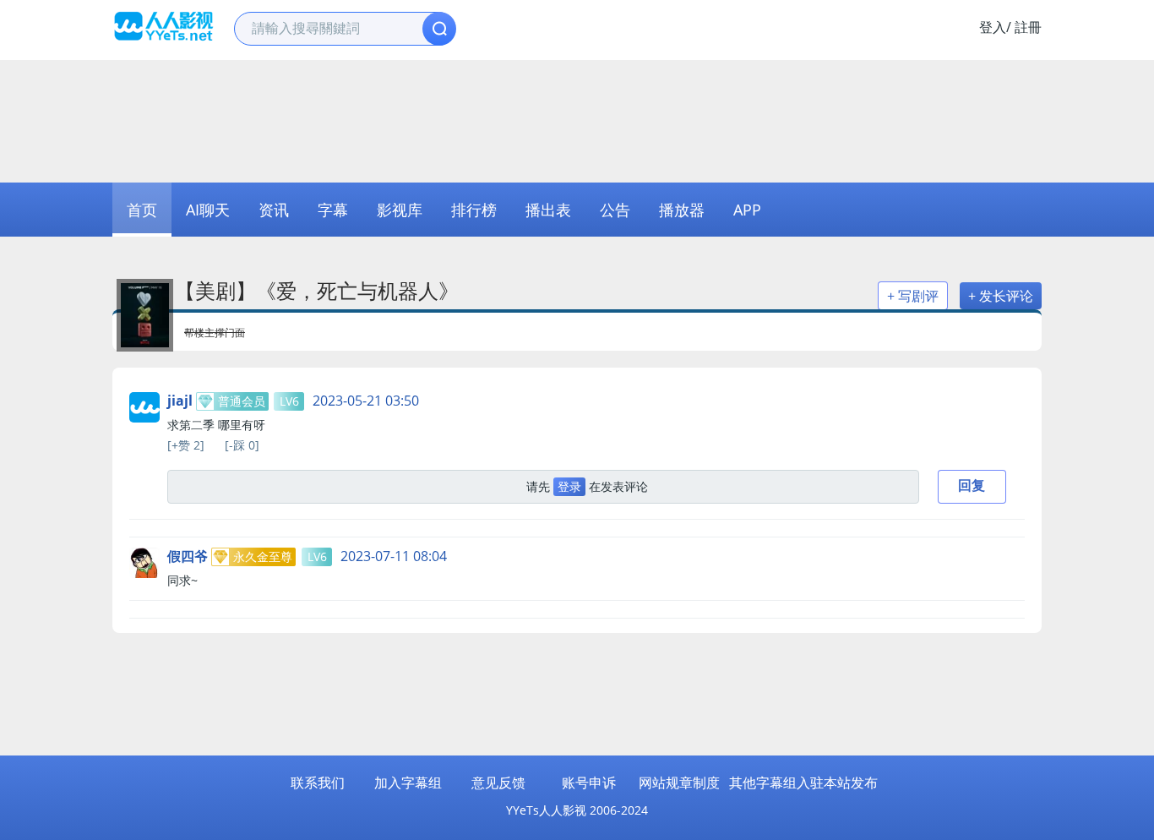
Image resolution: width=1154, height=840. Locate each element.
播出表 (548, 209)
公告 (615, 209)
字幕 (333, 209)
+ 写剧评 (913, 295)
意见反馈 (498, 782)
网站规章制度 (679, 782)
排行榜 (474, 209)
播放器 (682, 209)
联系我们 (318, 782)
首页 (142, 209)
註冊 (1028, 27)
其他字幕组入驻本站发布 (803, 782)
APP (747, 209)
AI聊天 (208, 209)
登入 (992, 27)
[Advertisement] (577, 119)
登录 (569, 486)
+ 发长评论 (1000, 295)
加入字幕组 (408, 782)
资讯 (274, 209)
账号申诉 (589, 782)
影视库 (399, 209)
